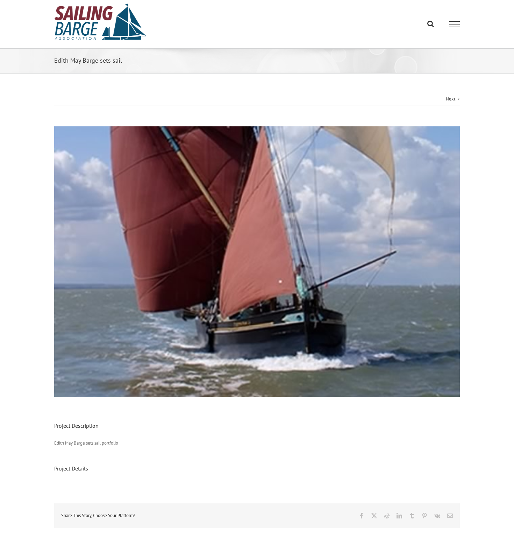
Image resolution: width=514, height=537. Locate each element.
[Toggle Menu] (455, 24)
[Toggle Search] (430, 23)
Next (450, 99)
